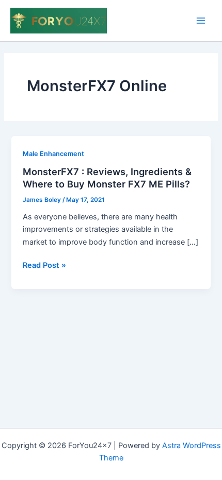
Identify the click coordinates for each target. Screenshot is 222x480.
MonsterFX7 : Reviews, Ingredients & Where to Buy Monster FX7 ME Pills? (107, 178)
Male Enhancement (53, 154)
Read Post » (44, 265)
